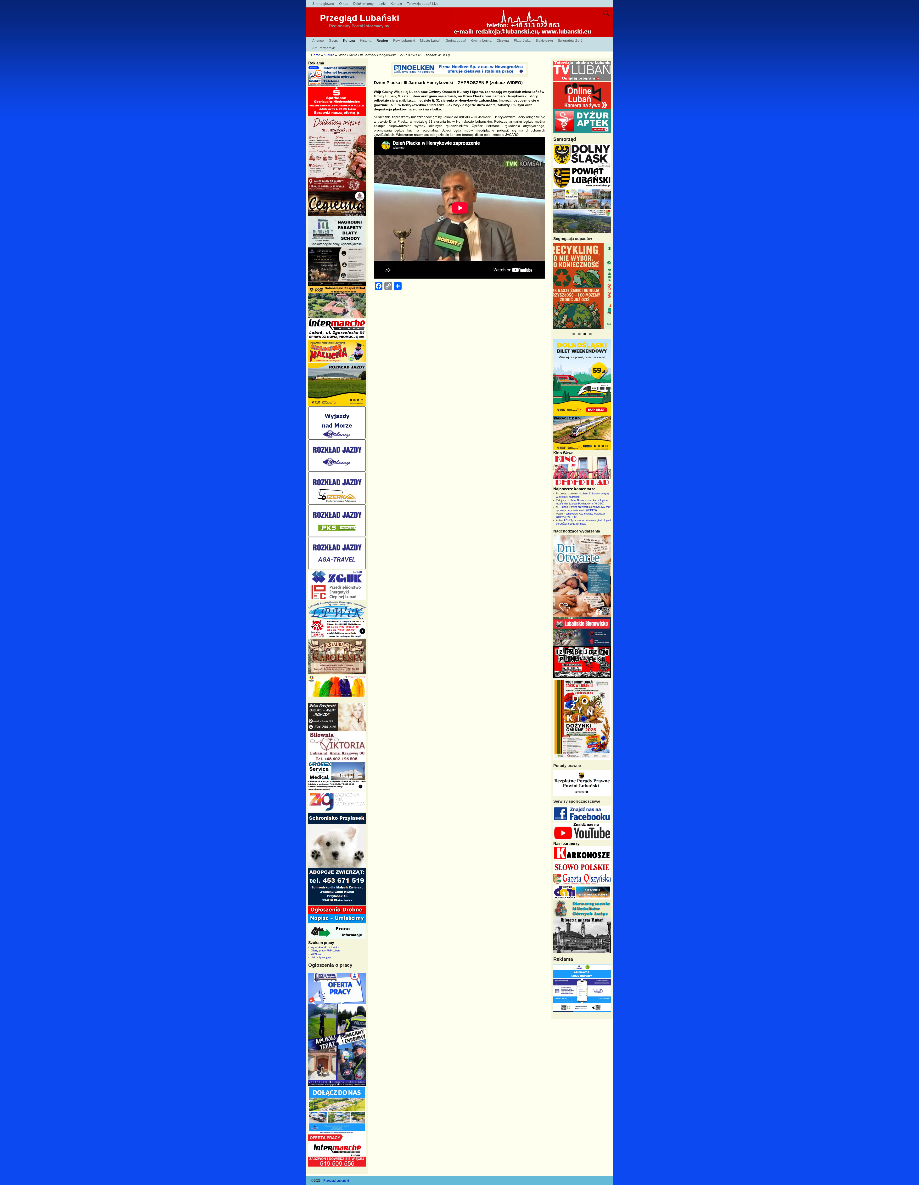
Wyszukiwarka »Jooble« (325, 947)
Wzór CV (316, 953)
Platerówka (522, 40)
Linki (382, 4)
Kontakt (396, 4)
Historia (365, 40)
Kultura (349, 40)
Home (315, 55)
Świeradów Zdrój (570, 40)
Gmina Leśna (481, 40)
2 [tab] (579, 334)
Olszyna (503, 40)
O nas (343, 4)
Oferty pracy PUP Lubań (325, 950)
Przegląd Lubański (359, 18)
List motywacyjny (321, 957)
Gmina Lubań (456, 40)
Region (382, 40)
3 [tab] (584, 334)
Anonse (318, 40)
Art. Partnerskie (324, 48)
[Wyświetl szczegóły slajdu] (582, 286)
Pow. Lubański (404, 40)
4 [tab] (590, 334)
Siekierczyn (544, 40)
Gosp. (333, 40)
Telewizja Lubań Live (422, 4)
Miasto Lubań (430, 40)
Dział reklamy (363, 4)
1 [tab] (573, 334)
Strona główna (323, 4)
